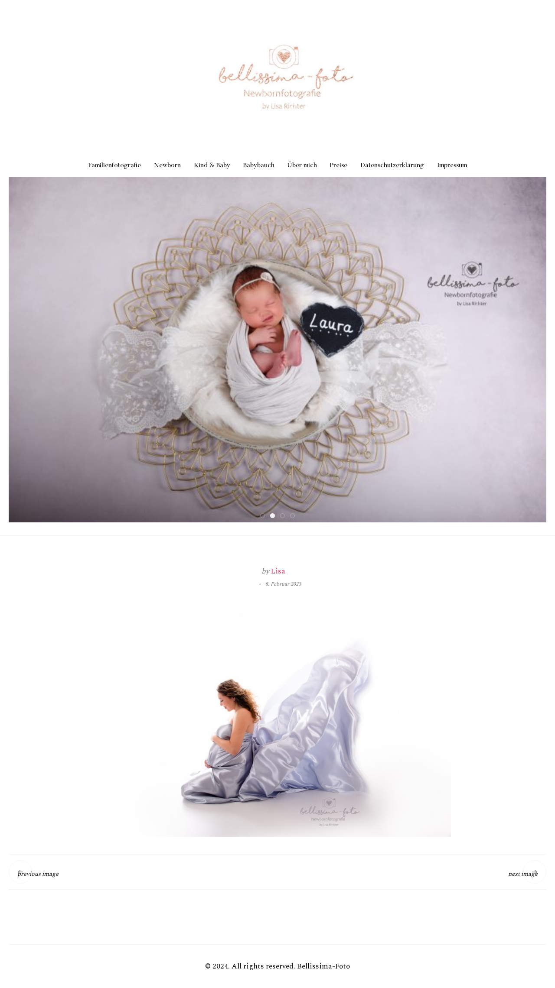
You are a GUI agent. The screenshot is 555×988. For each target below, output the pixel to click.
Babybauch (258, 165)
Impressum (452, 165)
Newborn (167, 165)
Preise (338, 165)
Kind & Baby (212, 165)
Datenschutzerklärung (392, 165)
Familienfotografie (114, 165)
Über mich (302, 165)
